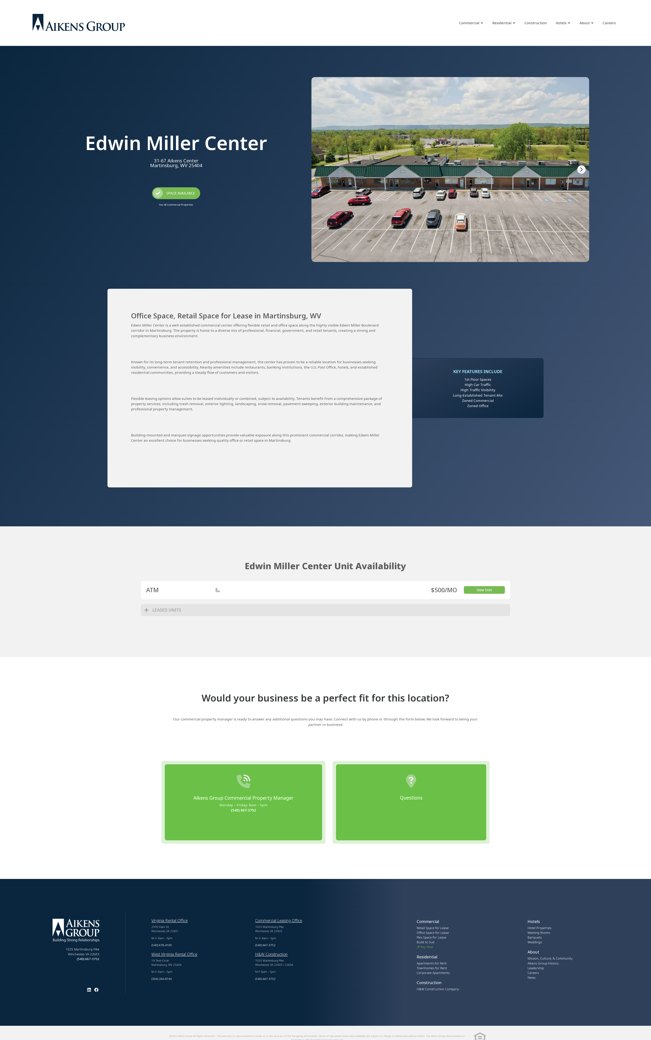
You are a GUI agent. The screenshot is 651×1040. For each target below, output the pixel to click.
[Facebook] (96, 990)
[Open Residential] (514, 22)
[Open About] (592, 22)
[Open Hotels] (569, 22)
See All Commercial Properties (176, 204)
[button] (581, 169)
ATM (152, 590)
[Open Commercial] (482, 22)
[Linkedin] (89, 990)
